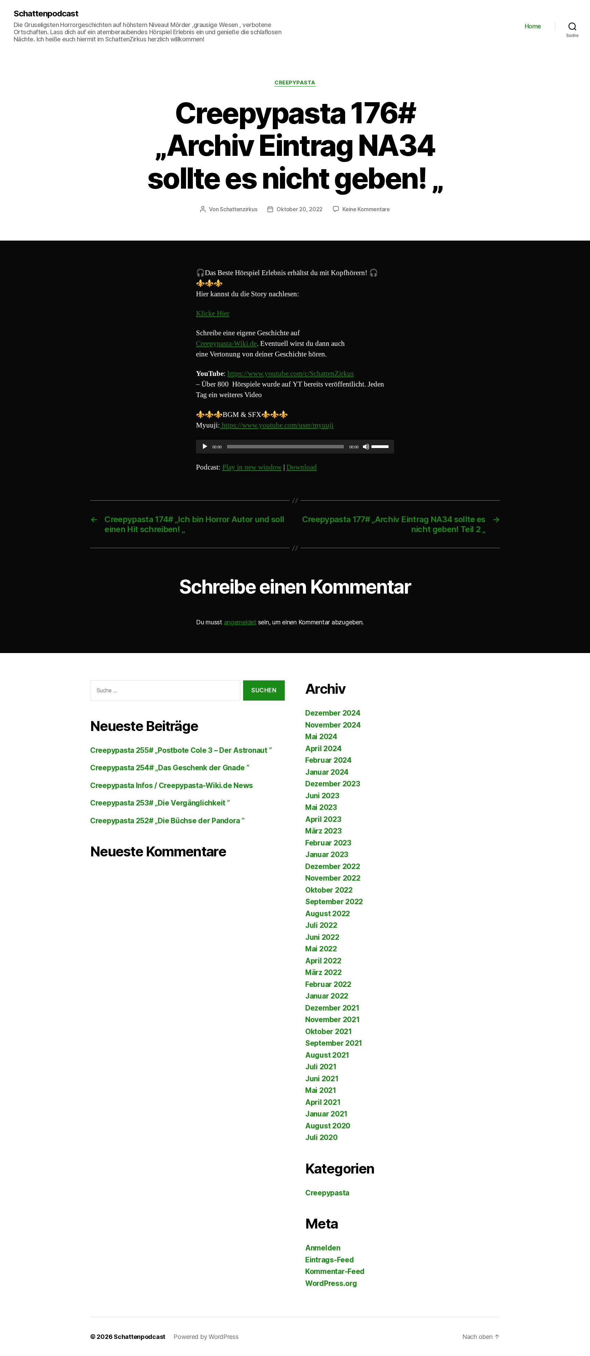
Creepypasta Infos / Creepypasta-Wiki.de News (171, 785)
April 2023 (323, 819)
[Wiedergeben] (204, 446)
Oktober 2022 (329, 890)
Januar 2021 (326, 1114)
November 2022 (333, 878)
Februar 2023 (328, 843)
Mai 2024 (321, 736)
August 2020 (327, 1126)
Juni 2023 (322, 795)
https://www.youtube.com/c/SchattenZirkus (290, 373)
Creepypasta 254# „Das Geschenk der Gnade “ (170, 767)
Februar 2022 (328, 984)
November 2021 (332, 1019)
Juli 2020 (321, 1137)
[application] (295, 446)
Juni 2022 (322, 937)
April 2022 (323, 961)
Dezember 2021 (332, 1008)
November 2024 (333, 725)
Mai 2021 (320, 1090)
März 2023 (323, 831)
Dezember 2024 (333, 713)
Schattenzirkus (238, 209)
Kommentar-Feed (335, 1271)
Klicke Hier (212, 313)
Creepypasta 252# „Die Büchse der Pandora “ (167, 820)
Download (301, 467)
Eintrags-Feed (329, 1260)
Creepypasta (295, 83)
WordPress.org (331, 1283)
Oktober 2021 (328, 1031)
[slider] (381, 446)
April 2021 (322, 1102)
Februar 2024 (328, 760)
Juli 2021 (321, 1066)
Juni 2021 (322, 1078)
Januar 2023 (326, 854)
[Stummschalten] (366, 446)
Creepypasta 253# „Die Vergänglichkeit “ (160, 803)
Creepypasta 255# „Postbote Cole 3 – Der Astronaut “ (181, 750)
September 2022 (334, 901)
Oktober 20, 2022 (300, 209)
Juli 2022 (321, 925)
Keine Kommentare (366, 209)
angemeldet (240, 622)
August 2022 (327, 913)
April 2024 (323, 748)
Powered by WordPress (206, 1336)
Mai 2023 (321, 807)
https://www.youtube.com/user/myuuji (277, 425)
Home (533, 26)
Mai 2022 (321, 949)
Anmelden (322, 1248)
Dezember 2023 (332, 783)
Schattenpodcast (46, 14)
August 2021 (327, 1055)
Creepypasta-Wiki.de (226, 343)
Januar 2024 (327, 772)
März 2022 (323, 972)
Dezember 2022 (332, 866)
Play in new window (252, 467)
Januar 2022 (326, 996)
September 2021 (333, 1043)
